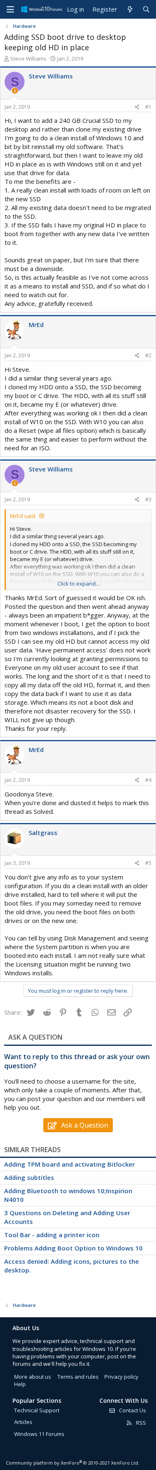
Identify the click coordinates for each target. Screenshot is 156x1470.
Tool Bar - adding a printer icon (51, 1235)
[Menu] (10, 9)
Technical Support (36, 1410)
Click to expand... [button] (78, 583)
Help (20, 1384)
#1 (148, 106)
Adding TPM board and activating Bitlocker (69, 1164)
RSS (140, 1422)
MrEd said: (23, 516)
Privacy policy (121, 1376)
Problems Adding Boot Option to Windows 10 (73, 1248)
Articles (23, 1422)
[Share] (137, 107)
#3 (148, 499)
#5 (148, 863)
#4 (148, 780)
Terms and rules (78, 1376)
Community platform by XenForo (72, 1463)
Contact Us (132, 1410)
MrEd (36, 324)
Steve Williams (28, 58)
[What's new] (129, 9)
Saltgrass (43, 832)
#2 (148, 355)
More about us (32, 1376)
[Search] (146, 9)
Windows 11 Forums (39, 1434)
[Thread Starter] (15, 90)
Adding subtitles (29, 1177)
